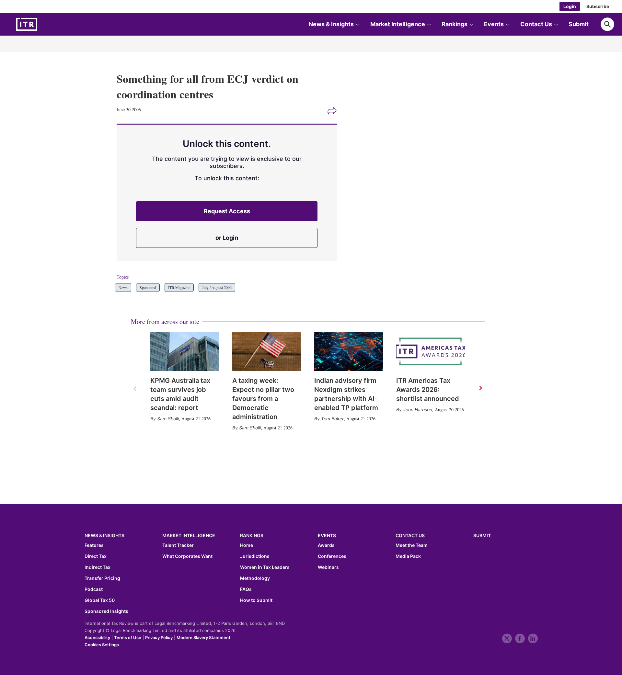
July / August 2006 (217, 287)
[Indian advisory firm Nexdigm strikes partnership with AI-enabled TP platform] (348, 351)
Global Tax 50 (100, 600)
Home (246, 545)
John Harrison (417, 409)
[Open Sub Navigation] (357, 24)
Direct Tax (96, 556)
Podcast (94, 589)
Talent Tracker (178, 545)
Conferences (332, 556)
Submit (579, 24)
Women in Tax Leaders (265, 567)
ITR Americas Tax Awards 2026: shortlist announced (427, 390)
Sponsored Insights (106, 611)
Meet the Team (412, 545)
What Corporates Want (187, 556)
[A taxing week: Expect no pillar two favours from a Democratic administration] (266, 351)
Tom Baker (332, 418)
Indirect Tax (97, 567)
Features (94, 545)
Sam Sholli (168, 418)
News (123, 287)
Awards (326, 545)
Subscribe (597, 6)
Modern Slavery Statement (203, 637)
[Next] (480, 388)
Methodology (255, 578)
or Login (226, 237)
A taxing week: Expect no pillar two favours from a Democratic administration (263, 399)
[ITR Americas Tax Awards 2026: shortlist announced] (430, 351)
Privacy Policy (159, 637)
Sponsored (148, 287)
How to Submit (256, 600)
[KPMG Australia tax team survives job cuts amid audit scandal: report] (184, 351)
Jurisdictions (255, 556)
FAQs (246, 589)
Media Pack (408, 556)
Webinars (328, 567)
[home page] (42, 24)
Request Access (227, 211)
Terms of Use (127, 637)
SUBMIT (482, 535)
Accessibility (97, 637)
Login (569, 6)
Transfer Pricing (102, 578)
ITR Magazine (179, 287)
